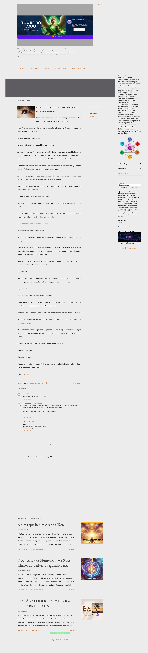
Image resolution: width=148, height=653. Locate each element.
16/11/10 (39, 403)
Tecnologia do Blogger (61, 639)
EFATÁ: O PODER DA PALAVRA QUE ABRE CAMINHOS (43, 603)
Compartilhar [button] (95, 107)
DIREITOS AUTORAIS (61, 68)
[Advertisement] (58, 62)
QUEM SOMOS (21, 68)
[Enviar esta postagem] (46, 383)
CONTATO (47, 68)
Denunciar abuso (123, 173)
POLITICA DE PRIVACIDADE (80, 68)
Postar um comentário (36, 549)
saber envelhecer (94, 119)
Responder (27, 399)
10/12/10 (31, 421)
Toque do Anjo (121, 222)
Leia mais (71, 549)
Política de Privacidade (127, 248)
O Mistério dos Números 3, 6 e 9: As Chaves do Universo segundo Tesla (43, 563)
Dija (24, 394)
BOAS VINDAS (35, 68)
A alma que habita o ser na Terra (41, 524)
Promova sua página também (124, 226)
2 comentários (34, 630)
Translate (135, 187)
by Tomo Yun (29, 374)
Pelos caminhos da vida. (29, 403)
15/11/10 (28, 394)
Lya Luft (92, 116)
